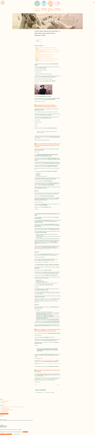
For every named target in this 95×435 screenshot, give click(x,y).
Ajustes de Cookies (17, 434)
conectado (44, 392)
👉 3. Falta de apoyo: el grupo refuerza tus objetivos (44, 56)
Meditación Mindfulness (44, 9)
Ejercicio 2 (37, 55)
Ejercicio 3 (37, 57)
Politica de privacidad (3, 425)
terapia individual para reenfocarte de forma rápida (47, 360)
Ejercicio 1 (37, 53)
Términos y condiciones (3, 426)
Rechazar (8, 434)
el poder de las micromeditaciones (53, 262)
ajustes (25, 431)
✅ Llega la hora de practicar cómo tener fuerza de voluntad (45, 60)
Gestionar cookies (3, 427)
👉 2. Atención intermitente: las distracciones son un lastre (45, 54)
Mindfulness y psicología (57, 9)
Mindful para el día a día (51, 10)
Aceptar (2, 434)
